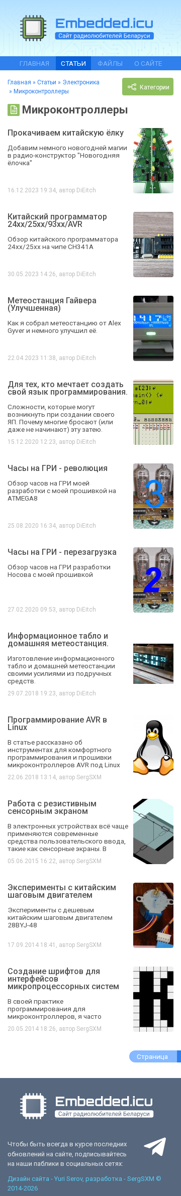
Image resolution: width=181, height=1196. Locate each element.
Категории (153, 87)
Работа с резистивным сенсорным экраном (52, 807)
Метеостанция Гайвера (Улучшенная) (52, 304)
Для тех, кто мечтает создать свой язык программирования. (68, 388)
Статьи (73, 63)
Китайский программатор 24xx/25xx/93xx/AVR (57, 220)
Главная (34, 63)
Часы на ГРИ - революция (58, 468)
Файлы (110, 63)
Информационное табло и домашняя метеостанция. (58, 639)
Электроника (81, 82)
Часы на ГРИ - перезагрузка (62, 552)
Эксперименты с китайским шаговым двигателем (62, 891)
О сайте (148, 63)
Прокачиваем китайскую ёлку (66, 133)
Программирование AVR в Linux (57, 723)
